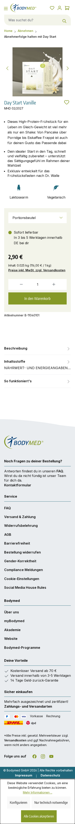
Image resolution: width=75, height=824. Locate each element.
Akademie (12, 630)
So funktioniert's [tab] (18, 381)
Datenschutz (50, 775)
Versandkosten (15, 740)
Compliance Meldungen (23, 570)
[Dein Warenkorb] (67, 8)
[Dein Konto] (59, 8)
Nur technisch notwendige (51, 802)
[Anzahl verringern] (16, 284)
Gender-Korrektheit (20, 561)
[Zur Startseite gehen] (23, 7)
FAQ (59, 471)
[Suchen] (64, 20)
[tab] (37, 348)
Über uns (11, 612)
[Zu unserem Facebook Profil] (34, 755)
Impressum (23, 775)
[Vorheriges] (7, 67)
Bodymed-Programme (22, 647)
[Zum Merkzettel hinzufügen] (66, 102)
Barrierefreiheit (17, 543)
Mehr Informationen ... (37, 792)
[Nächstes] (68, 67)
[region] (37, 71)
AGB (7, 534)
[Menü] (6, 8)
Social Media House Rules (25, 587)
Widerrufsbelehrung (21, 525)
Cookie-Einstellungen (21, 579)
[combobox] (31, 20)
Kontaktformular (17, 485)
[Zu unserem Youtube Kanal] (51, 755)
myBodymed (14, 621)
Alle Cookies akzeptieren (39, 816)
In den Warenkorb (37, 298)
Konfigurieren (18, 802)
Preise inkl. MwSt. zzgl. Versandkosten (36, 270)
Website (11, 639)
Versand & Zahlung (20, 517)
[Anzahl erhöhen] (58, 284)
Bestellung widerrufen (22, 552)
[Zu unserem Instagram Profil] (43, 755)
